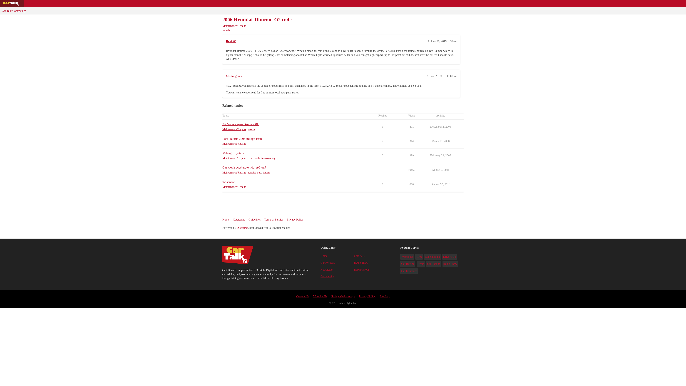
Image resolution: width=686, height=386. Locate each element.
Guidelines (254, 219)
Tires (419, 256)
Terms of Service (273, 219)
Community (120, 3)
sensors (251, 129)
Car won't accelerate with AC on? (244, 167)
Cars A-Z (139, 3)
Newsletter (326, 269)
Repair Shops (97, 3)
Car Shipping (432, 256)
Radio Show (361, 262)
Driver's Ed (449, 256)
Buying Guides (37, 3)
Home (225, 219)
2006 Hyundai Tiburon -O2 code (257, 19)
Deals (56, 3)
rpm (259, 172)
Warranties (407, 256)
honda (257, 158)
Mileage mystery (233, 153)
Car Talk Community (14, 10)
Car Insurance (409, 271)
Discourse (242, 227)
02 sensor (228, 182)
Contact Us (302, 296)
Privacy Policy (295, 219)
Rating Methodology (343, 296)
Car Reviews (74, 3)
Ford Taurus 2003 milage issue (242, 138)
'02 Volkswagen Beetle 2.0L (240, 124)
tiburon (266, 172)
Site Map (385, 296)
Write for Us (320, 296)
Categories (239, 219)
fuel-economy (268, 158)
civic (250, 158)
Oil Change (433, 263)
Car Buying (407, 263)
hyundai (226, 30)
